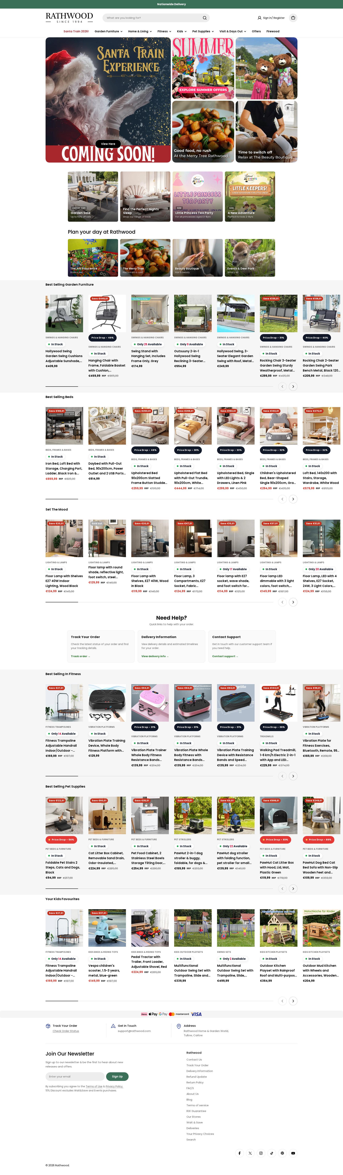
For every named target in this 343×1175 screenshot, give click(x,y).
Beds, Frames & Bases (58, 449)
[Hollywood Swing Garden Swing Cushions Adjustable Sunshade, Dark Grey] (64, 313)
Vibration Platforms (101, 726)
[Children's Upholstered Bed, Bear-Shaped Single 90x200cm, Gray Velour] (278, 426)
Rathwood (62, 1165)
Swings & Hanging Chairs (62, 337)
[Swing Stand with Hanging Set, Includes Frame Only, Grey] (150, 313)
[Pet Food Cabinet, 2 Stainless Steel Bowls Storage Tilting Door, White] (150, 815)
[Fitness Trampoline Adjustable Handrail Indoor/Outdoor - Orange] (64, 703)
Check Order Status (66, 1031)
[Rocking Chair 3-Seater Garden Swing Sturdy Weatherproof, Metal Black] (278, 313)
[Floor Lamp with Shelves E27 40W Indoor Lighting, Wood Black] (64, 538)
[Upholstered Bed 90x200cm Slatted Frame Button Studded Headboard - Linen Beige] (150, 426)
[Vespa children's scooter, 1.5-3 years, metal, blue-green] (107, 928)
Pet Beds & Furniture (58, 848)
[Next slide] (293, 386)
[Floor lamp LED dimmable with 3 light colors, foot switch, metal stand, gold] (278, 538)
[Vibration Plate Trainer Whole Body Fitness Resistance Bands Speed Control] (150, 703)
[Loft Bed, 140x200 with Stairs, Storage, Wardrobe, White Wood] (321, 426)
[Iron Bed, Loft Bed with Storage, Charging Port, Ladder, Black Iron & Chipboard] (64, 426)
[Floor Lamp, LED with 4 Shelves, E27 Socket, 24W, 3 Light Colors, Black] (321, 538)
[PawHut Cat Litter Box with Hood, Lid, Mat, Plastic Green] (278, 815)
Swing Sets (224, 952)
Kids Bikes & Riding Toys (103, 952)
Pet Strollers (182, 839)
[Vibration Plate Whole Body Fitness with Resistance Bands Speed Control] (193, 703)
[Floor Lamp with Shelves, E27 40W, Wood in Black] (150, 538)
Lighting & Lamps (56, 562)
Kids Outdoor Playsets (188, 952)
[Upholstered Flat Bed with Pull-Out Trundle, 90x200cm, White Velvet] (193, 426)
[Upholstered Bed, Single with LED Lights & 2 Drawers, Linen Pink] (236, 426)
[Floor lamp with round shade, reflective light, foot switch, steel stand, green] (107, 538)
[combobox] (156, 18)
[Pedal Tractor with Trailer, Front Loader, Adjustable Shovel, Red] (150, 928)
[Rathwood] (203, 68)
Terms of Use (94, 1086)
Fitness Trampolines (58, 726)
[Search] (205, 18)
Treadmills (267, 736)
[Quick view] (78, 302)
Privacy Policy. (114, 1086)
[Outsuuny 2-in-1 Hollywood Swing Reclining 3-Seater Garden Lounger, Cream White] (193, 313)
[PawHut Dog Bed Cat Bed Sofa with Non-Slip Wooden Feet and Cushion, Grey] (321, 815)
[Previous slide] (282, 386)
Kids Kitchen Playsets (273, 952)
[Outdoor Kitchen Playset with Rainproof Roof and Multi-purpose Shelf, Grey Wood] (278, 928)
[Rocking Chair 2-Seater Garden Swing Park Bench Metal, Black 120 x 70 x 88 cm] (321, 313)
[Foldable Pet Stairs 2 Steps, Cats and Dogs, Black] (64, 815)
